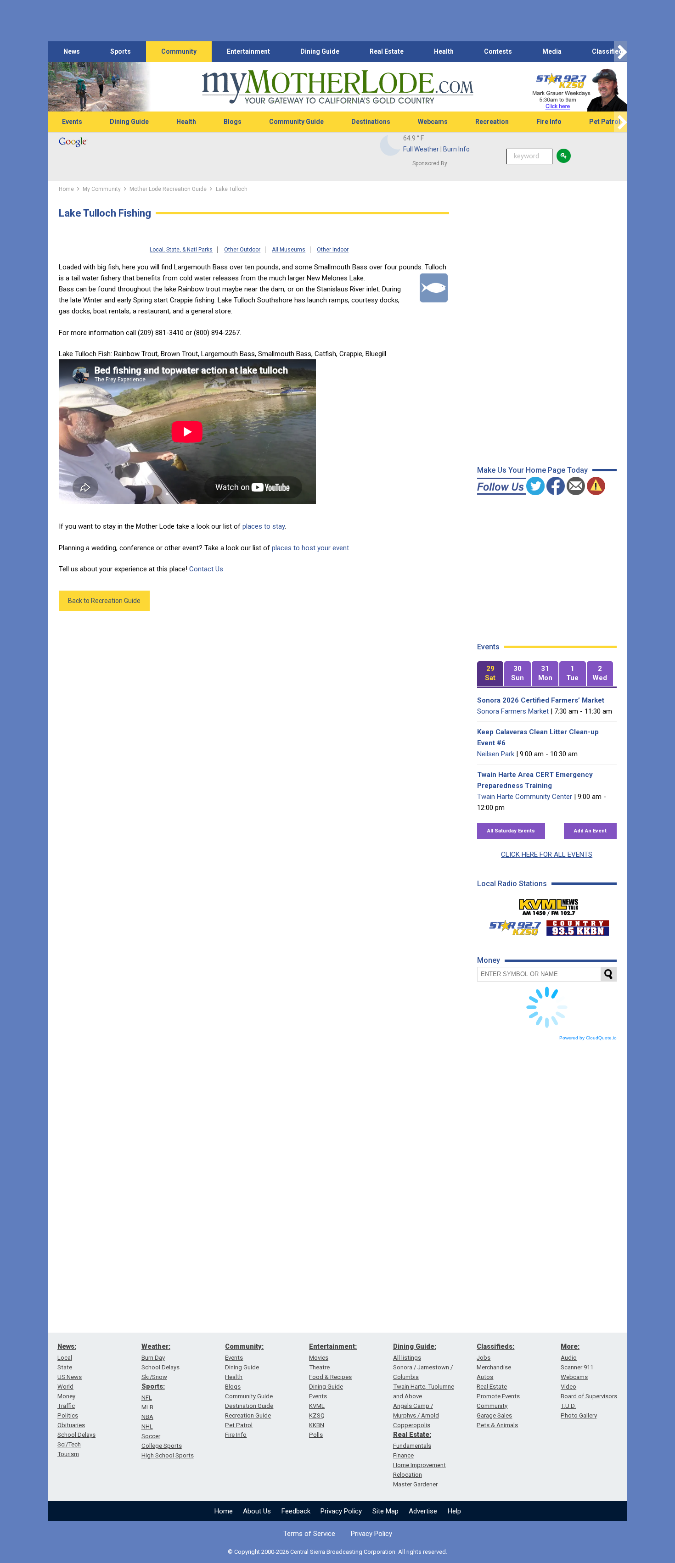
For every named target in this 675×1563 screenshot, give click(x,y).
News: (66, 1346)
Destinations (370, 121)
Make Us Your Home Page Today (532, 470)
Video (568, 1386)
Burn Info (456, 149)
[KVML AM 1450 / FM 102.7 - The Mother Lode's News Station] (549, 904)
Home (223, 1511)
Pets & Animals (497, 1425)
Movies (318, 1357)
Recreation (492, 121)
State (64, 1367)
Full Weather (421, 149)
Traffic (66, 1405)
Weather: (155, 1346)
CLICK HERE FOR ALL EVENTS (546, 854)
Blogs (233, 121)
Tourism (68, 1454)
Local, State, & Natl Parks (181, 249)
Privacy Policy (341, 1511)
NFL (146, 1397)
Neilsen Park (495, 754)
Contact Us (206, 569)
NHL (147, 1426)
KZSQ (317, 1415)
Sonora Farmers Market (513, 711)
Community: (244, 1346)
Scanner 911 (577, 1367)
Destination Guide (249, 1405)
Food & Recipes (330, 1376)
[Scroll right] (620, 51)
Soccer (150, 1436)
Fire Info (549, 121)
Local (64, 1357)
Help (454, 1511)
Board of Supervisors (589, 1396)
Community (179, 51)
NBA (147, 1416)
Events (72, 121)
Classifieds (609, 51)
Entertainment (248, 51)
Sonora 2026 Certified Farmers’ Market (540, 700)
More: (570, 1346)
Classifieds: (495, 1346)
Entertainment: (333, 1346)
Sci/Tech (69, 1444)
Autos (485, 1376)
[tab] (490, 674)
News (71, 51)
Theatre (319, 1367)
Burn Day (153, 1357)
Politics (67, 1415)
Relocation (407, 1474)
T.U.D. (568, 1405)
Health (444, 51)
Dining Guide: (414, 1346)
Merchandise (494, 1367)
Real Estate (387, 51)
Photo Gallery (579, 1415)
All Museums (288, 249)
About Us (257, 1511)
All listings (407, 1357)
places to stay (263, 526)
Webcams (433, 121)
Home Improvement (419, 1465)
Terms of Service (309, 1534)
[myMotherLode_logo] (337, 87)
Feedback (295, 1511)
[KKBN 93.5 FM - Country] (577, 925)
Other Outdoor (242, 249)
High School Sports (167, 1455)
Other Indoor (333, 249)
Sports (120, 51)
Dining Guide (319, 51)
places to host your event (310, 548)
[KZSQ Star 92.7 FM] (511, 925)
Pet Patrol (604, 121)
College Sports (161, 1445)
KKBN (316, 1425)
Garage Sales (494, 1415)
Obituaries (71, 1425)
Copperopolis (411, 1425)
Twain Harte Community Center (524, 797)
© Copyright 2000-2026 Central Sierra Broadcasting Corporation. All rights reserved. (337, 1551)
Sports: (153, 1386)
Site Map (385, 1511)
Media (552, 51)
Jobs (483, 1357)
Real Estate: (412, 1434)
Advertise (423, 1511)
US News (69, 1376)
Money (66, 1396)
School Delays (76, 1434)
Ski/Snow (154, 1376)
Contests (498, 51)
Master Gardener (415, 1484)
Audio (569, 1357)
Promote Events (498, 1396)
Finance (403, 1455)
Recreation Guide (248, 1415)
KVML (317, 1405)
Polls (316, 1434)
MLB (147, 1407)
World (65, 1386)
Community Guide (296, 121)
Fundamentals (412, 1445)
